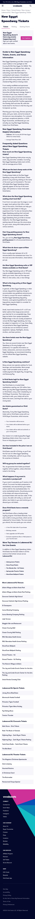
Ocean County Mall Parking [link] (11, 632)
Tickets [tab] (5, 27)
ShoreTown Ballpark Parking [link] (11, 650)
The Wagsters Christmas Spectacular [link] (14, 759)
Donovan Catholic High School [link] (12, 596)
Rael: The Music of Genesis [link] (11, 731)
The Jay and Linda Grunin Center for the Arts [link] (17, 668)
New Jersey (25, 10)
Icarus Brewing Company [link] (10, 610)
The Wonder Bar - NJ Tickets (15, 568)
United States (16, 10)
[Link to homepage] (17, 5)
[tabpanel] (17, 38)
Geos (8, 10)
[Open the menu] (2, 6)
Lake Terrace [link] (6, 619)
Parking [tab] (14, 27)
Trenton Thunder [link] (7, 715)
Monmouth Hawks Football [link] (11, 697)
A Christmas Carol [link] (8, 773)
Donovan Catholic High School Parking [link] (15, 601)
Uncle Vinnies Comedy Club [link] (11, 679)
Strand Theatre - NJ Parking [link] (11, 659)
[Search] (30, 6)
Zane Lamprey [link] (7, 764)
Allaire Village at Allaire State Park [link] (13, 587)
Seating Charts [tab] (25, 27)
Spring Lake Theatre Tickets (15, 571)
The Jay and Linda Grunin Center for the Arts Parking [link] (17, 674)
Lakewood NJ (5, 12)
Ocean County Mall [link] (8, 628)
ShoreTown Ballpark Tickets (15, 574)
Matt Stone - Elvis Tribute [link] (10, 726)
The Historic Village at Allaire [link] (11, 664)
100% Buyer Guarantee (20, 2)
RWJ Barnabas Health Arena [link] (11, 637)
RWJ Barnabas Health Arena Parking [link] (14, 641)
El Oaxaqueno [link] (7, 605)
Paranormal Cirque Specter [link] (11, 782)
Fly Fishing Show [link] (7, 711)
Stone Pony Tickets (12, 565)
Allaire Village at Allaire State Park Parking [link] (16, 592)
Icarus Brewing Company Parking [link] (13, 614)
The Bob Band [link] (6, 749)
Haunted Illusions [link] (8, 768)
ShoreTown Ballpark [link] (8, 646)
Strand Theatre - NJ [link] (8, 655)
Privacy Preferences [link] (8, 904)
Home (3, 10)
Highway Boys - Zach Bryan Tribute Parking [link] (16, 740)
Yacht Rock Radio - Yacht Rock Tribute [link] (15, 744)
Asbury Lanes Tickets (13, 562)
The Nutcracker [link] (7, 777)
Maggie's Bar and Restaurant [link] (11, 623)
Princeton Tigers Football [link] (10, 702)
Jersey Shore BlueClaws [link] (10, 693)
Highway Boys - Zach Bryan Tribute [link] (14, 735)
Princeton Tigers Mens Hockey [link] (12, 706)
